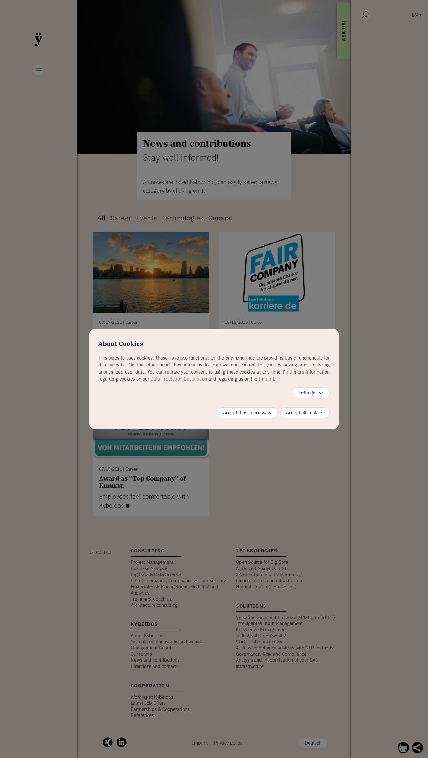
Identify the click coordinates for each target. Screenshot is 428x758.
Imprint (266, 379)
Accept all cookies (304, 412)
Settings (306, 392)
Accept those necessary (247, 412)
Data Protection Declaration (178, 379)
